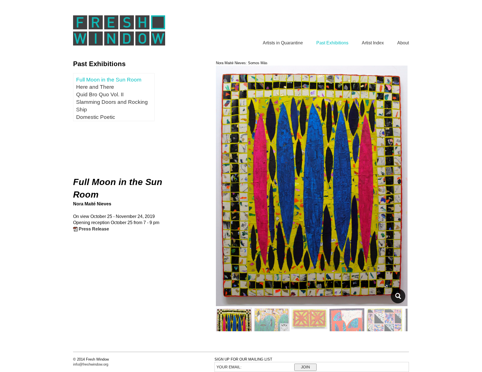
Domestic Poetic (95, 117)
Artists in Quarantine (283, 42)
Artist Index (373, 42)
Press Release (93, 229)
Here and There (95, 87)
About (403, 42)
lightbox (398, 296)
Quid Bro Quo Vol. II (100, 94)
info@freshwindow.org (90, 364)
